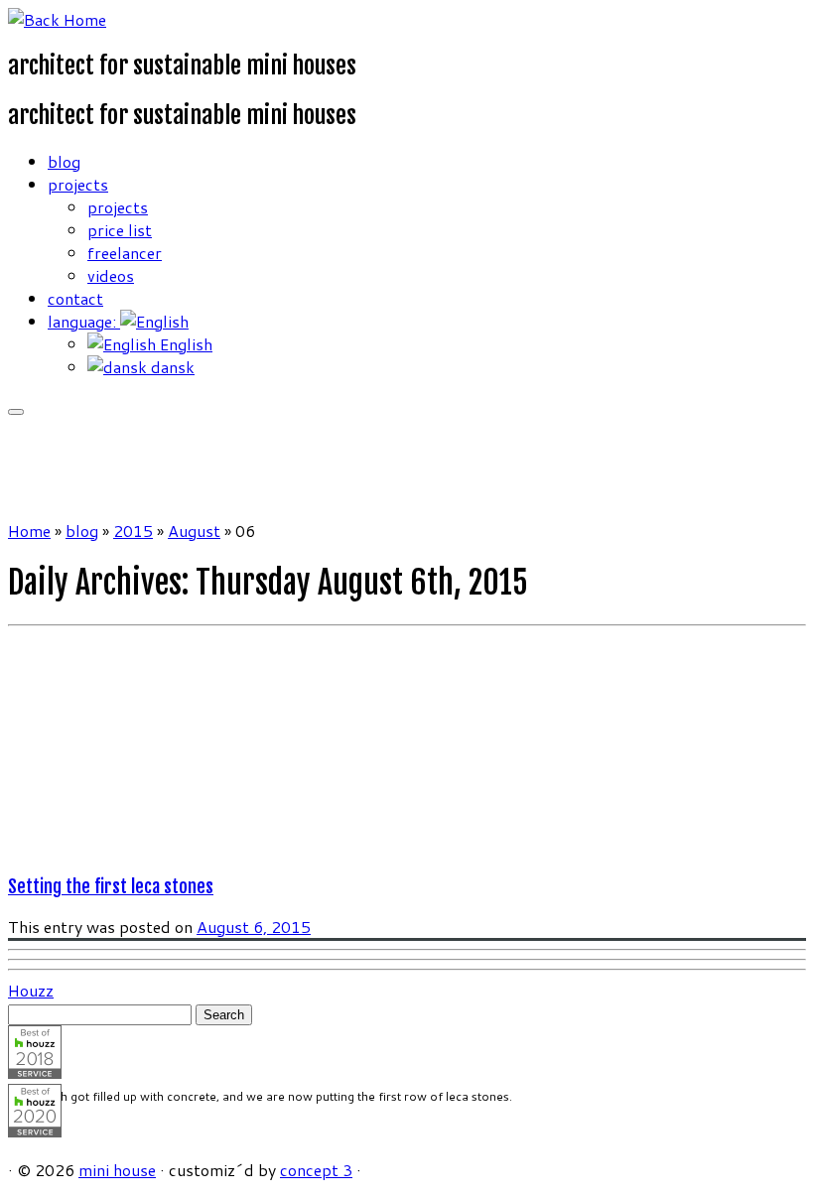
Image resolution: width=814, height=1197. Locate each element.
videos (110, 275)
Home (29, 530)
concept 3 (316, 1169)
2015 (133, 530)
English (184, 343)
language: (84, 321)
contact (75, 298)
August (194, 530)
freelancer (124, 252)
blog (64, 161)
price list (119, 229)
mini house (117, 1169)
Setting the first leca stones (110, 886)
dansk (171, 366)
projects (78, 184)
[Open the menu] (16, 412)
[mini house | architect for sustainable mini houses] (57, 19)
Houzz (31, 990)
